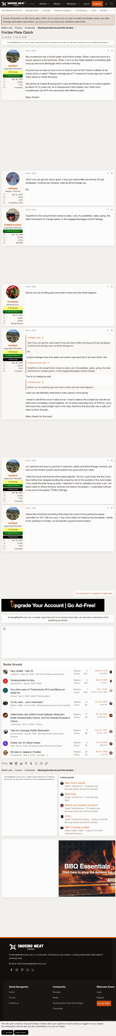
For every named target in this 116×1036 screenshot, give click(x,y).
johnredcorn (16, 683)
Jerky (93, 10)
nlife (12, 746)
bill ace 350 (102, 733)
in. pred (104, 754)
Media (57, 4)
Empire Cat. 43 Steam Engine (25, 742)
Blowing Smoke (32, 10)
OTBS (68, 816)
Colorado (18, 87)
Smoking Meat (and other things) (68, 1003)
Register (100, 997)
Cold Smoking (81, 10)
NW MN (19, 243)
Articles (43, 4)
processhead (16, 733)
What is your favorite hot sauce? (81, 805)
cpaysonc (15, 674)
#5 (112, 330)
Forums (30, 4)
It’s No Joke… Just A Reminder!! (26, 702)
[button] (49, 4)
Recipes (103, 10)
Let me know (41, 21)
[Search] (112, 4)
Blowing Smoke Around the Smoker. (54, 705)
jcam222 (103, 673)
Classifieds (58, 1008)
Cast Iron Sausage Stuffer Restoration (30, 730)
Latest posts (67, 777)
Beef (39, 683)
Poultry (39, 724)
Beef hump (70, 794)
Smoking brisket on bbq (22, 680)
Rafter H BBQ (16, 705)
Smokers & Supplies (62, 10)
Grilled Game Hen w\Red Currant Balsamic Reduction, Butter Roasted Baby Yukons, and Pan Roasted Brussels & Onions (40, 718)
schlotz (104, 682)
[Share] (108, 51)
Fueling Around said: (36, 363)
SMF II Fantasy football (77, 827)
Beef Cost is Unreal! (75, 782)
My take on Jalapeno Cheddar (25, 752)
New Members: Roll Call (12, 10)
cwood (13, 696)
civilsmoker (15, 724)
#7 (112, 508)
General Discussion (74, 833)
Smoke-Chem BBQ (99, 692)
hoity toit (103, 704)
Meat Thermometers (40, 696)
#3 (112, 210)
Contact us (14, 1003)
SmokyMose (16, 755)
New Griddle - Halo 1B (21, 671)
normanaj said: (34, 382)
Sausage (46, 10)
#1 (112, 51)
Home (11, 992)
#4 (112, 286)
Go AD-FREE (104, 1003)
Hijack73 (103, 745)
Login (99, 992)
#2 (112, 173)
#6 (112, 460)
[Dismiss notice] (112, 18)
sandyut (7, 37)
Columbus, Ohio (15, 203)
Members (71, 4)
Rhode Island (17, 323)
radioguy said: (34, 337)
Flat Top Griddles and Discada (50, 674)
